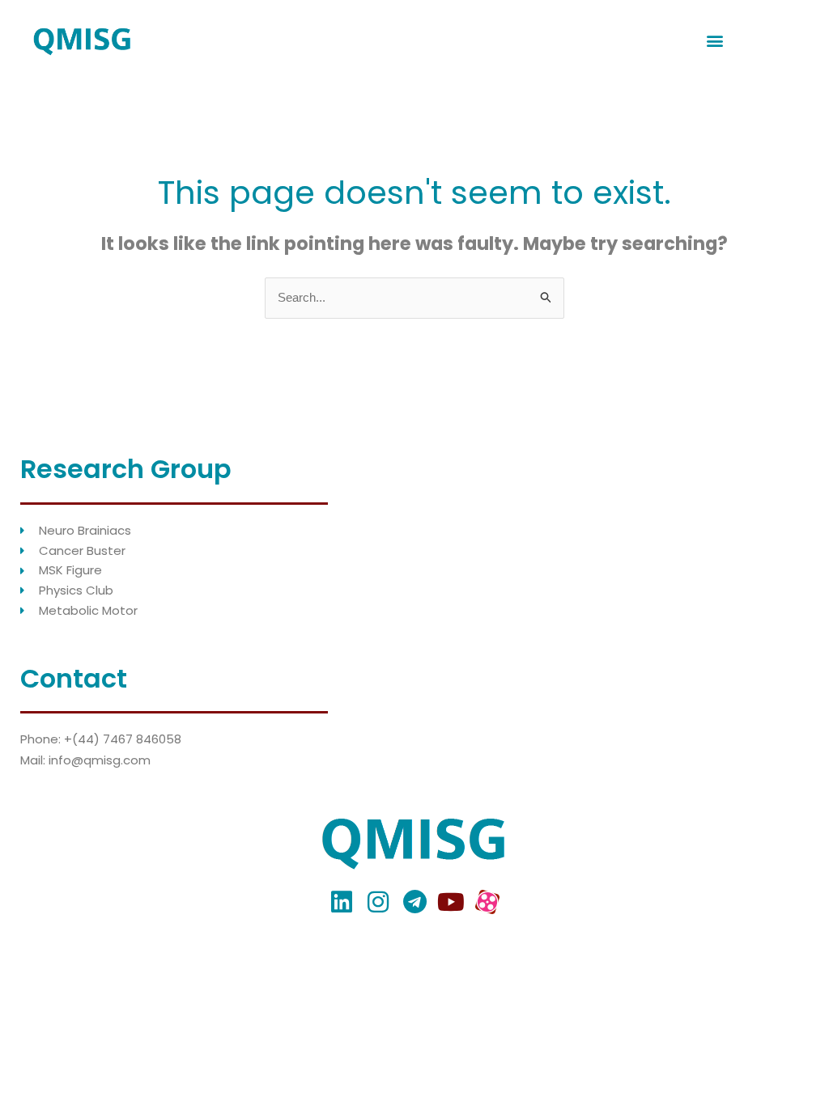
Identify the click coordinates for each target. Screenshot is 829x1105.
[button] (715, 41)
